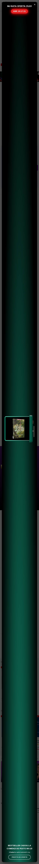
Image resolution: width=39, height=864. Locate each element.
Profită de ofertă (19, 857)
